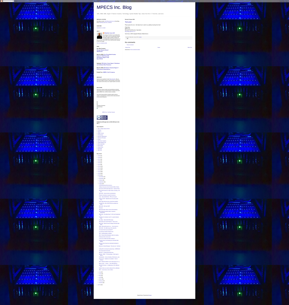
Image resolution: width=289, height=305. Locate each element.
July (100, 272)
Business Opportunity (102, 136)
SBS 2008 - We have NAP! (104, 206)
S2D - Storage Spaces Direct (104, 128)
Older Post (190, 47)
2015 (99, 162)
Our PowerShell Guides (110, 54)
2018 (99, 157)
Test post (128, 22)
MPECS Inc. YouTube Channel (108, 112)
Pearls (99, 139)
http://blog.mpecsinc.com (110, 21)
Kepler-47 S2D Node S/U (103, 56)
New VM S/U (100, 58)
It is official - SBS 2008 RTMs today (106, 219)
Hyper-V (99, 131)
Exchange (100, 148)
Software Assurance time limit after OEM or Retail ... (109, 187)
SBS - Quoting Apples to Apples (105, 233)
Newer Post (127, 47)
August (100, 183)
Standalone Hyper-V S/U (103, 57)
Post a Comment (130, 44)
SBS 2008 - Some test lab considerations (107, 193)
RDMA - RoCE (101, 133)
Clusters (99, 130)
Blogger (150, 295)
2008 (99, 175)
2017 (99, 159)
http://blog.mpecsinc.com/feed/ (105, 22)
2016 (99, 161)
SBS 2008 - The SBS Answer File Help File (107, 228)
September (101, 181)
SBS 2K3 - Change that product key (106, 252)
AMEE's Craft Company (109, 72)
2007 (99, 284)
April (100, 277)
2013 (99, 166)
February (101, 280)
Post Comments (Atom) (135, 49)
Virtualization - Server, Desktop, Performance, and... (109, 257)
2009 (99, 173)
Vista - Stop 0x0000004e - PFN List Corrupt (108, 196)
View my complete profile (102, 43)
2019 (99, 155)
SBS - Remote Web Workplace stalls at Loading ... (109, 235)
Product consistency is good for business (107, 195)
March (100, 279)
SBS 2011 (100, 150)
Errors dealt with (101, 144)
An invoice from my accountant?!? (106, 229)
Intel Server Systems (102, 140)
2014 (99, 164)
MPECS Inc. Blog (114, 7)
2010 (99, 171)
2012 (99, 168)
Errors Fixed (100, 145)
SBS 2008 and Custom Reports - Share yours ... (108, 221)
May (100, 275)
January (101, 282)
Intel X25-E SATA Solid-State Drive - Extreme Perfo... (109, 188)
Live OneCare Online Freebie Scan (106, 231)
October (101, 180)
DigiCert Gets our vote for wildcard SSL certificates (109, 268)
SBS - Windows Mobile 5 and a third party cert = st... (109, 261)
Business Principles (102, 137)
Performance (100, 134)
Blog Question (112, 79)
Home (159, 47)
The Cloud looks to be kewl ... (105, 250)
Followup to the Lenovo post (104, 236)
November (101, 178)
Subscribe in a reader (101, 27)
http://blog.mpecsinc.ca (130, 31)
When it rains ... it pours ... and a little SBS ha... (108, 263)
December (101, 176)
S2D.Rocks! (100, 51)
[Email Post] (127, 38)
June (100, 273)
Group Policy (100, 147)
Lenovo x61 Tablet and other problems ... (107, 238)
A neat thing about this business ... (106, 185)
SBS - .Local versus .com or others (106, 269)
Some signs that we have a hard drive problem (108, 201)
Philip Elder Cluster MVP (109, 33)
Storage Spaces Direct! (102, 50)
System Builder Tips (102, 142)
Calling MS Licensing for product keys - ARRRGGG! (109, 248)
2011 (99, 169)
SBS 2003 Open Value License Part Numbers (108, 209)
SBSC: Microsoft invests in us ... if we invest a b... (109, 226)
